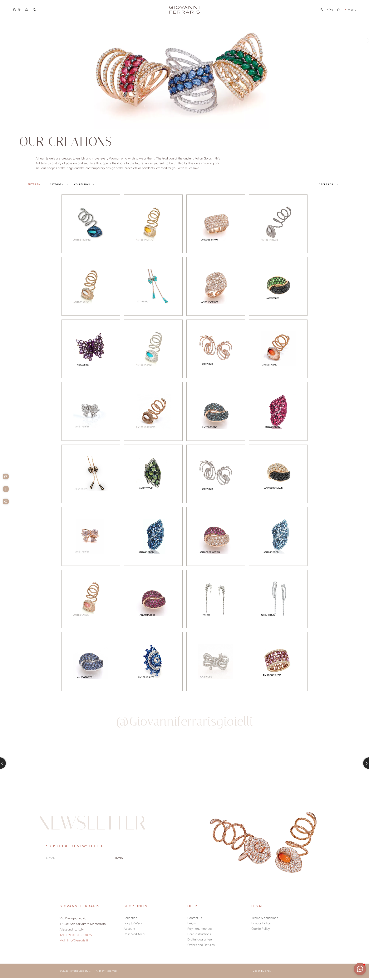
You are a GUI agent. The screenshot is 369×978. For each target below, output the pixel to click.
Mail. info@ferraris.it (74, 940)
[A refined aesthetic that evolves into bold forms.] (45, 763)
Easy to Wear (133, 923)
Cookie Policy (260, 928)
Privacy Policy (261, 923)
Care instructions (199, 934)
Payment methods (200, 928)
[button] (360, 969)
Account (129, 928)
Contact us (194, 918)
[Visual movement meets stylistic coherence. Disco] (230, 763)
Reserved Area (134, 934)
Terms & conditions (264, 918)
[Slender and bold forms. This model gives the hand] (138, 763)
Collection (130, 918)
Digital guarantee (199, 939)
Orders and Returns (201, 945)
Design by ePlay (262, 970)
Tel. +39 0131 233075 (76, 935)
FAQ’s (191, 923)
